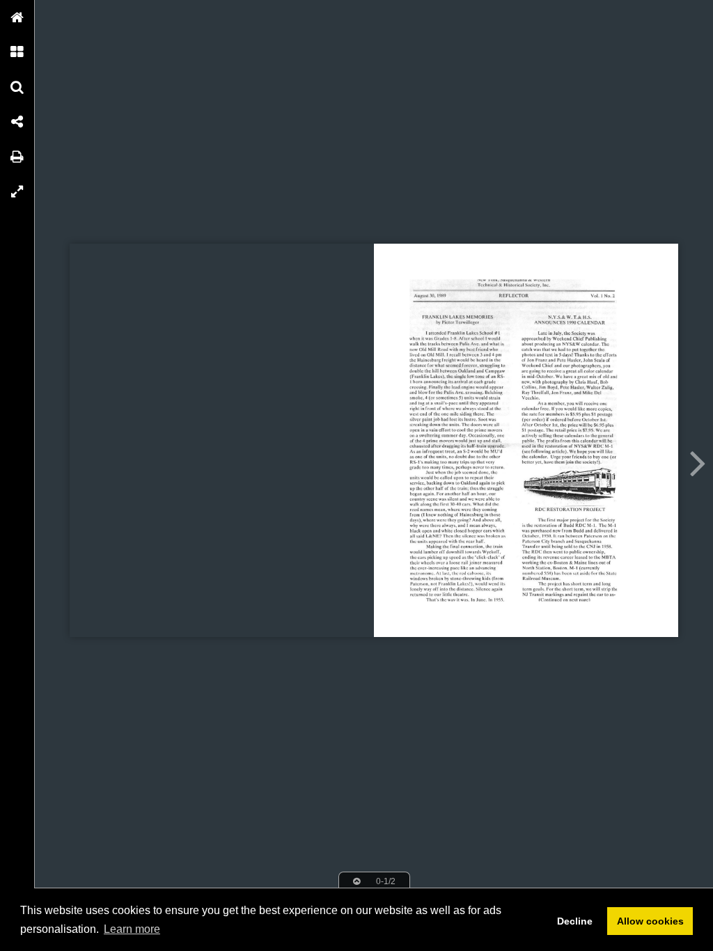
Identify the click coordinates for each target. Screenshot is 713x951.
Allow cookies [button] (650, 921)
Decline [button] (575, 921)
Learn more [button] (132, 929)
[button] (17, 17)
